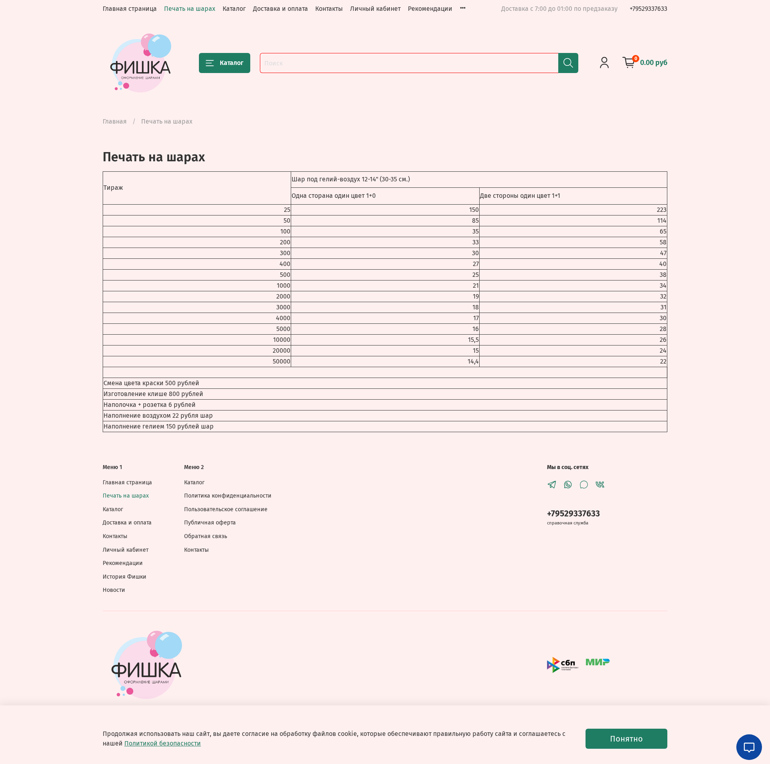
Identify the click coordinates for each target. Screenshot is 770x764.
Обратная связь (205, 536)
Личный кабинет (375, 8)
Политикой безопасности (162, 743)
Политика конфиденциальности (228, 495)
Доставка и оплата (280, 8)
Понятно (626, 739)
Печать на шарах (189, 8)
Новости (114, 590)
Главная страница (130, 8)
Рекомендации (430, 8)
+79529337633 (648, 8)
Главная (115, 121)
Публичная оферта (210, 522)
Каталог (234, 8)
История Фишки (124, 576)
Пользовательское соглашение (225, 509)
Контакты (329, 8)
